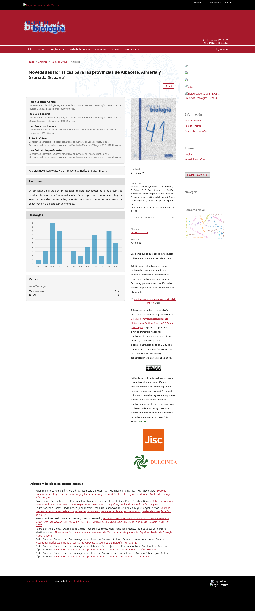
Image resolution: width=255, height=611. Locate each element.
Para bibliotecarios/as (196, 131)
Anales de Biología (37, 581)
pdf (170, 86)
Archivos (42, 61)
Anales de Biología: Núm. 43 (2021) (140, 504)
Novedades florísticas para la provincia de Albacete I (84, 556)
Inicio (29, 49)
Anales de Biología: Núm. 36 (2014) (120, 542)
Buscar (223, 49)
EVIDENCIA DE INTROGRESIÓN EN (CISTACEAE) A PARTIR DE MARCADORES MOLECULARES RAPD (102, 520)
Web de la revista (80, 49)
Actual (41, 49)
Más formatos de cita (144, 217)
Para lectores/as (193, 120)
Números (100, 49)
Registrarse (215, 2)
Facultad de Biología (80, 581)
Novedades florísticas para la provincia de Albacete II (84, 549)
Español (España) (195, 159)
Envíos (115, 49)
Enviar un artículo (197, 175)
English (189, 154)
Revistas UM (199, 2)
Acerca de (131, 49)
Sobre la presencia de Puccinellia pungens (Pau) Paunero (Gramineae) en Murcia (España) (105, 502)
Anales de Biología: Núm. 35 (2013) (136, 556)
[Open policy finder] (153, 439)
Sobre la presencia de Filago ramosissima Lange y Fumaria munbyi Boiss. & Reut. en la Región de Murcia (101, 492)
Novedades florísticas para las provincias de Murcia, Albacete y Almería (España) (102, 532)
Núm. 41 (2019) (59, 61)
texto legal (137, 327)
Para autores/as (193, 125)
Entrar (228, 2)
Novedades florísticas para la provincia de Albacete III (67, 542)
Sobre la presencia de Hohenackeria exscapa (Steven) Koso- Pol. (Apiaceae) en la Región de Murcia (103, 509)
